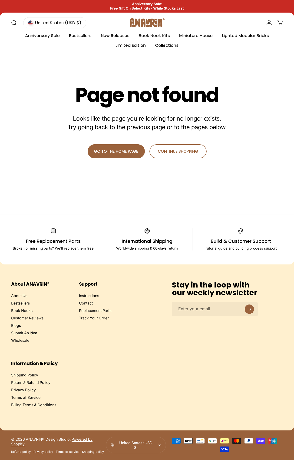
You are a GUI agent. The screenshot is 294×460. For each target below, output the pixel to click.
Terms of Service (25, 397)
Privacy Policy (23, 390)
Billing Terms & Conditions (33, 404)
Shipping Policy (24, 375)
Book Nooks (22, 310)
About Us (19, 295)
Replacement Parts (95, 310)
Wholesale (20, 340)
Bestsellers (20, 303)
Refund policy (21, 451)
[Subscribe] (249, 309)
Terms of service (67, 451)
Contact (86, 303)
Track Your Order (94, 318)
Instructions (89, 295)
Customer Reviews (27, 318)
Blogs (16, 325)
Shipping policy (93, 451)
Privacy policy (43, 451)
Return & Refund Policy (30, 382)
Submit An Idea (24, 333)
